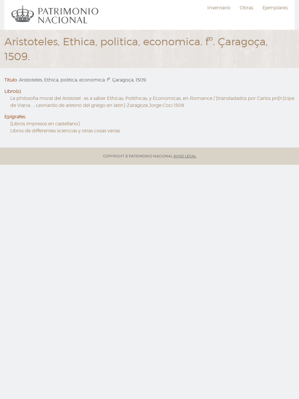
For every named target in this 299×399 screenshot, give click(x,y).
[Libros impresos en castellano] (45, 123)
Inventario (218, 8)
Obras (246, 8)
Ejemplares (275, 8)
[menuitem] (56, 14)
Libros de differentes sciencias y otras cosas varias (65, 130)
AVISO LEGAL (184, 156)
